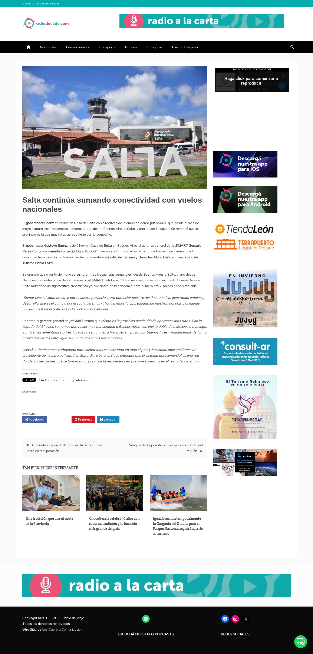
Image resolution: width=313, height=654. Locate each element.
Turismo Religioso (184, 47)
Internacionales (77, 47)
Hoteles (131, 47)
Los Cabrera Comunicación (62, 629)
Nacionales (48, 47)
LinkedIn (109, 419)
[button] (300, 641)
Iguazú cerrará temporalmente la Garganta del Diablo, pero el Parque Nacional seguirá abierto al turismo (178, 526)
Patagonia (154, 47)
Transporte (107, 47)
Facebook (36, 419)
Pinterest (84, 419)
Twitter (60, 419)
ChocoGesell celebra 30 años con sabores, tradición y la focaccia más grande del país (114, 523)
